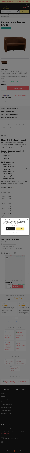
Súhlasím (20, 228)
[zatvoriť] (27, 219)
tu (16, 225)
